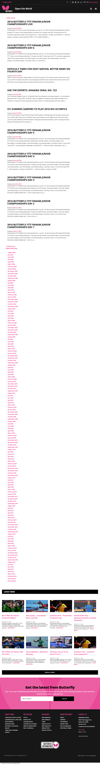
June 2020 (11, 426)
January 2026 (12, 269)
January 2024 (12, 325)
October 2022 (12, 360)
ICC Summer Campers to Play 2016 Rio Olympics (37, 109)
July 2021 (10, 395)
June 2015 (11, 567)
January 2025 (12, 297)
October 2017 (12, 501)
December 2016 (12, 525)
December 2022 (12, 356)
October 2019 (12, 445)
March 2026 (11, 264)
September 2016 (13, 532)
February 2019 (12, 464)
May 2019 (10, 456)
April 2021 (11, 403)
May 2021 (10, 400)
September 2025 (13, 278)
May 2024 (10, 316)
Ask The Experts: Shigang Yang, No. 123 (32, 90)
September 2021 (13, 391)
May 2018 (10, 485)
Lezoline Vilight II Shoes (13, 717)
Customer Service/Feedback (87, 726)
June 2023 (11, 341)
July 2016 (10, 536)
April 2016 (11, 543)
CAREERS (62, 719)
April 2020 (11, 431)
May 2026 (10, 259)
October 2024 (12, 304)
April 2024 (11, 318)
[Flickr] (75, 2)
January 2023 (12, 353)
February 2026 (12, 266)
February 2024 (12, 323)
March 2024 (11, 320)
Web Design (81, 755)
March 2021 (11, 405)
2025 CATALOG (46, 719)
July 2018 (10, 480)
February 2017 (12, 520)
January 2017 (12, 522)
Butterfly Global (83, 736)
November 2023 (13, 330)
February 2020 (12, 435)
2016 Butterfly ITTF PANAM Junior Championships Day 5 (28, 131)
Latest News (9, 591)
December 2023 (12, 327)
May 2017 (10, 513)
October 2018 (12, 473)
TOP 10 (25, 717)
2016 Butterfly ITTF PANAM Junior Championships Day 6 (28, 46)
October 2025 (12, 276)
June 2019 (11, 454)
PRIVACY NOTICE (47, 730)
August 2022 (11, 365)
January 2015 (12, 579)
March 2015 (11, 574)
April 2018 (11, 487)
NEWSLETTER (46, 728)
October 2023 (12, 332)
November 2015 (13, 555)
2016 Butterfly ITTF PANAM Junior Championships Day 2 (28, 202)
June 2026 (11, 257)
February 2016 (12, 548)
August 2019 (11, 449)
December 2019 (12, 440)
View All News (49, 672)
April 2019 (11, 459)
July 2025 (10, 283)
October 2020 (12, 417)
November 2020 (13, 414)
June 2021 (11, 398)
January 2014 (12, 581)
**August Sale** (7, 2)
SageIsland (93, 755)
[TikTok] (81, 2)
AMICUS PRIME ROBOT (30, 726)
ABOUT (62, 717)
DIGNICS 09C (27, 719)
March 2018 (11, 489)
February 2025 (12, 295)
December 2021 (12, 384)
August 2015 (11, 562)
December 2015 (12, 553)
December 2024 (12, 299)
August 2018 (11, 478)
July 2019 (10, 452)
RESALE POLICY (46, 724)
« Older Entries (10, 18)
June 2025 (11, 285)
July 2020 (10, 424)
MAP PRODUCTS (46, 726)
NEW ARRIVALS (46, 717)
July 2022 (10, 367)
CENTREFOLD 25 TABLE (30, 724)
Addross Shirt (9, 724)
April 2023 (11, 346)
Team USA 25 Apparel (11, 730)
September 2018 (13, 475)
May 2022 (10, 372)
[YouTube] (73, 2)
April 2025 (11, 290)
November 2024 (13, 302)
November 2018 (13, 471)
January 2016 (12, 550)
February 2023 (12, 351)
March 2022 (11, 377)
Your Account (93, 2)
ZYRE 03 (7, 732)
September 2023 (13, 334)
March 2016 (11, 546)
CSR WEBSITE (64, 722)
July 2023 (10, 339)
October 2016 (12, 529)
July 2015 (10, 564)
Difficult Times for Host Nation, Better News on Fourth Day (38, 70)
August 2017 (11, 506)
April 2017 (11, 515)
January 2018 (12, 494)
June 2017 (11, 510)
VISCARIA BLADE (28, 722)
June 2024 (11, 313)
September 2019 (13, 447)
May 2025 (10, 288)
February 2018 (12, 492)
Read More (11, 628)
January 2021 (12, 410)
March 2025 (11, 292)
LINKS (43, 722)
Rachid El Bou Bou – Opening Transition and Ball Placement (85, 618)
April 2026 (11, 262)
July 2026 (10, 255)
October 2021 (12, 388)
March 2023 (11, 349)
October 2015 (12, 557)
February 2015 (12, 576)
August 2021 (11, 393)
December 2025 (12, 271)
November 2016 (13, 527)
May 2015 (10, 569)
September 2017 (13, 503)
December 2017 (12, 496)
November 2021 (13, 386)
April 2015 (11, 571)
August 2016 (11, 534)
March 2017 (11, 517)
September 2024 (13, 306)
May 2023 (10, 344)
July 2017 (10, 508)
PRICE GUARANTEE (65, 726)
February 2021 (12, 407)
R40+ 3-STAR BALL (28, 728)
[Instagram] (78, 2)
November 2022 (13, 358)
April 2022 (11, 374)
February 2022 (12, 379)
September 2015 (13, 560)
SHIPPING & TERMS (65, 728)
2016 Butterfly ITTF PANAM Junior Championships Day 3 (28, 179)
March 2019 (11, 461)
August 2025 (11, 280)
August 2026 (11, 252)
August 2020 (11, 421)
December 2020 (12, 412)
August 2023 (11, 337)
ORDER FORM (64, 724)
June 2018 (11, 482)
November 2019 (13, 442)
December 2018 (12, 468)
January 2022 (12, 381)
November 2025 (13, 273)
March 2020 (11, 433)
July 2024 (10, 311)
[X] (70, 2)
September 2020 (13, 419)
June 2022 (11, 370)
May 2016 (10, 541)
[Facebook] (67, 2)
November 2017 (13, 499)
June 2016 (11, 539)
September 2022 (13, 363)
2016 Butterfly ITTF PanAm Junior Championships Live (28, 23)
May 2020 (10, 428)
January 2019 (12, 466)
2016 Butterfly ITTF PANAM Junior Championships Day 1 (28, 226)
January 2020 (12, 438)
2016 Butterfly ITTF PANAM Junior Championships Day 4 (28, 155)
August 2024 (11, 309)
